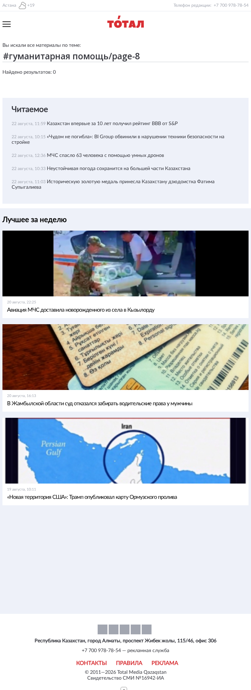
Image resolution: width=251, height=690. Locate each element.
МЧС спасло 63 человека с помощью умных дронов (105, 155)
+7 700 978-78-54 (231, 5)
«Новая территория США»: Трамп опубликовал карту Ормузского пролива (92, 497)
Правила (129, 663)
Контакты (91, 663)
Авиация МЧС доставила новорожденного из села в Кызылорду (80, 310)
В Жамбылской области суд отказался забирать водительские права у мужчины (99, 403)
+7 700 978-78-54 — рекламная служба (125, 650)
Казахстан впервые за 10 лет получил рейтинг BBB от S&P (112, 123)
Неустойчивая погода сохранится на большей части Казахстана (118, 168)
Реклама (165, 663)
